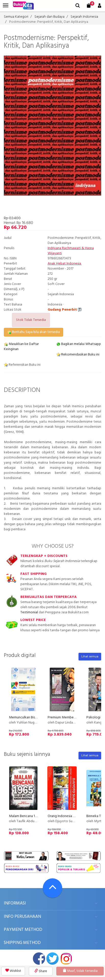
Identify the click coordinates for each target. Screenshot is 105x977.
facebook (39, 958)
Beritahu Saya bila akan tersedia (35, 332)
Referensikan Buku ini (24, 365)
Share (42, 971)
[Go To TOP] (52, 888)
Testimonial (29, 612)
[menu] (5, 5)
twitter (52, 958)
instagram (66, 958)
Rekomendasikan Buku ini (79, 355)
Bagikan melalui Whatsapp (80, 344)
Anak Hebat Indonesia (65, 264)
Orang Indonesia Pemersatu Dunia (73, 816)
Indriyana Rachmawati (64, 248)
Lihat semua (89, 656)
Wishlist (15, 971)
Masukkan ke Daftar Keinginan (21, 346)
